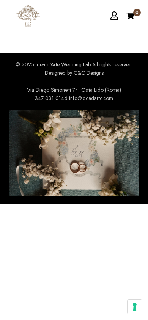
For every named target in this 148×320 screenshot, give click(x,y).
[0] (130, 16)
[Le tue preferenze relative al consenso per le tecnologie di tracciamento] (135, 307)
